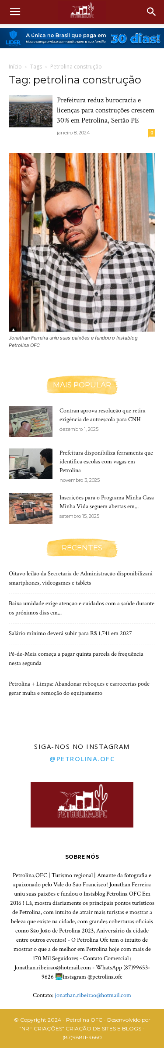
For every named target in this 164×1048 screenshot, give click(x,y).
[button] (15, 12)
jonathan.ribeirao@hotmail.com (93, 995)
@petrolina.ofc (82, 758)
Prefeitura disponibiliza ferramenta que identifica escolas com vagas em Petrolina (106, 461)
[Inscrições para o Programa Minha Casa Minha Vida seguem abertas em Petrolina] (30, 508)
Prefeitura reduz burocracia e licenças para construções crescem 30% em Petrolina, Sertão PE (105, 110)
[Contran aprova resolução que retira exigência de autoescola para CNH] (30, 421)
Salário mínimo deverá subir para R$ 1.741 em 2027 (70, 633)
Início (15, 66)
